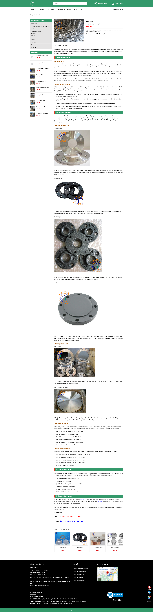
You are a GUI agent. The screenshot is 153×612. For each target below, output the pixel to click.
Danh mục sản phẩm (64, 9)
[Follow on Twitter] (114, 600)
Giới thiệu (41, 9)
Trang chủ (33, 9)
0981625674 (119, 3)
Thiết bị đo (33, 42)
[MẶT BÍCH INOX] (115, 538)
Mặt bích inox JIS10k (97, 547)
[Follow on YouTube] (122, 600)
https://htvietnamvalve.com (42, 585)
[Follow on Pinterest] (117, 600)
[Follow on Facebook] (112, 600)
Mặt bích (38, 15)
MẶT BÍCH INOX (115, 547)
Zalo (149, 594)
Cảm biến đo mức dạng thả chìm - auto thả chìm (40, 27)
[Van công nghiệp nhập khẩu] (40, 3)
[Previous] (54, 543)
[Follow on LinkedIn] (119, 600)
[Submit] (88, 3)
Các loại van (50, 9)
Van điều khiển (34, 47)
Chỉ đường (149, 599)
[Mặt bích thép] (80, 538)
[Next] (123, 543)
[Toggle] (50, 24)
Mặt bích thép (80, 547)
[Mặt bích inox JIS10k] (98, 538)
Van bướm (33, 45)
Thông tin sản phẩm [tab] (61, 45)
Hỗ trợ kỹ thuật (102, 3)
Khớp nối (33, 33)
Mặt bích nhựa (62, 547)
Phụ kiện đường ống (36, 31)
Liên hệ (82, 9)
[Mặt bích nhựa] (62, 538)
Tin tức (75, 9)
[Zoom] (56, 39)
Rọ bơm (33, 39)
